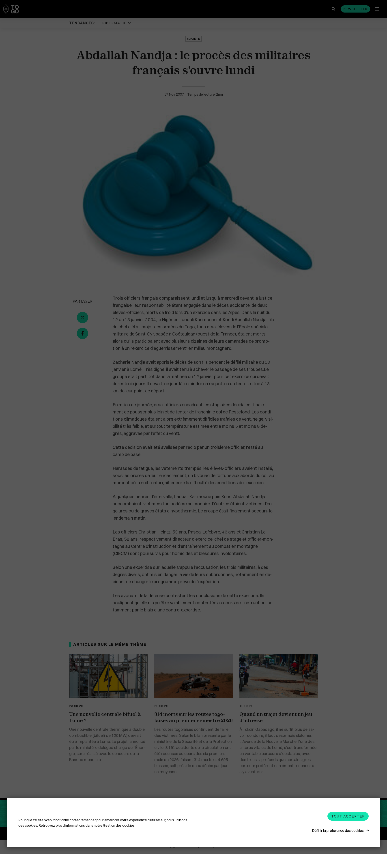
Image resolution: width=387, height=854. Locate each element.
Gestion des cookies (119, 825)
